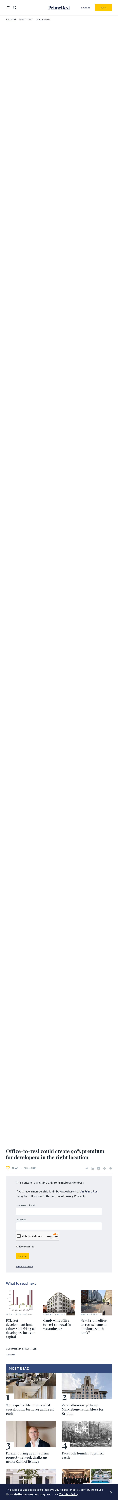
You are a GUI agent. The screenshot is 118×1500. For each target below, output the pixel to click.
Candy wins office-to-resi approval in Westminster (57, 1324)
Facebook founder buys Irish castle (83, 1455)
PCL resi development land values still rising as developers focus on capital (21, 1328)
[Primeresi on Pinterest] (104, 1168)
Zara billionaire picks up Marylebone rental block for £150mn (83, 1409)
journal (11, 19)
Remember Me (26, 1246)
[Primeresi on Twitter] (87, 1168)
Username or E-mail (26, 1205)
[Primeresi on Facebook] (98, 1168)
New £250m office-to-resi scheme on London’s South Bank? (94, 1326)
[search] (15, 7)
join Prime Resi (88, 1191)
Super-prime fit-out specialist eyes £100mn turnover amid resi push (30, 1409)
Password (21, 1219)
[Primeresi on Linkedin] (93, 1168)
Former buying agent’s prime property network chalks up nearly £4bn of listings (28, 1457)
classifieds (43, 19)
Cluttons (10, 1354)
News (15, 1168)
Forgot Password (24, 1266)
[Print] (110, 1168)
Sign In (85, 7)
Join (103, 7)
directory (26, 19)
